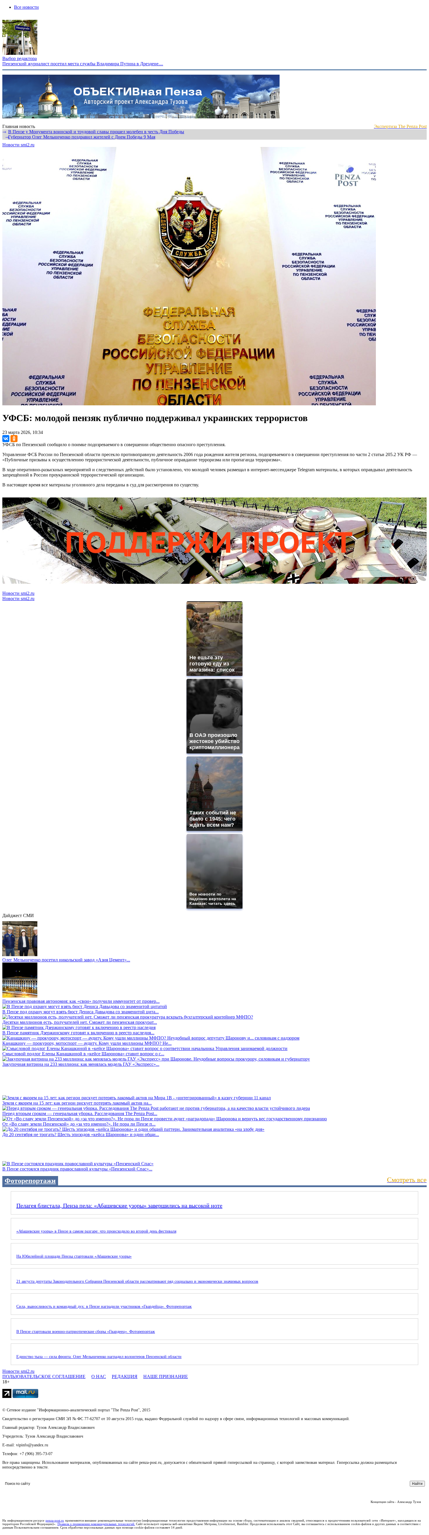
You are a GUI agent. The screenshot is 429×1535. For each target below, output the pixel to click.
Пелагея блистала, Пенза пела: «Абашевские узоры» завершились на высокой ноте (119, 1205)
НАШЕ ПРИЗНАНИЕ (165, 1376)
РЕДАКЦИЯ (124, 1376)
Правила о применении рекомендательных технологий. (96, 1524)
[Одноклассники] (14, 438)
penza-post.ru (55, 1520)
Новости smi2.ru (18, 144)
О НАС (98, 1376)
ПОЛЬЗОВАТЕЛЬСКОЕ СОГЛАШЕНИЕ (44, 1376)
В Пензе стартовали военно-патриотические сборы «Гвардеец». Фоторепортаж (85, 1331)
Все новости (26, 7)
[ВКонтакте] (5, 438)
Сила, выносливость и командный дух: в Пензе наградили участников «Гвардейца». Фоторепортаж (104, 1306)
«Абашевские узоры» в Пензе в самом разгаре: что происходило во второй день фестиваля (96, 1231)
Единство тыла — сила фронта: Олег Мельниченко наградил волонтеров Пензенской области (99, 1356)
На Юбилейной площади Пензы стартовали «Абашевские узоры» (74, 1256)
